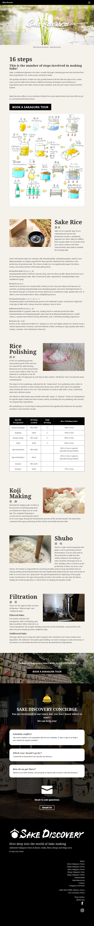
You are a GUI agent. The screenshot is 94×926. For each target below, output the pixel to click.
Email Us (47, 807)
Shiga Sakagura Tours (76, 875)
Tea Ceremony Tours (76, 893)
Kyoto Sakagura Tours (76, 864)
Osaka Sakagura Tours (76, 867)
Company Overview (77, 886)
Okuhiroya (80, 900)
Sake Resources (55, 47)
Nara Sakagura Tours (76, 869)
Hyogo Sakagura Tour (76, 872)
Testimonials (79, 877)
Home (46, 47)
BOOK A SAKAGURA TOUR (30, 107)
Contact (82, 883)
